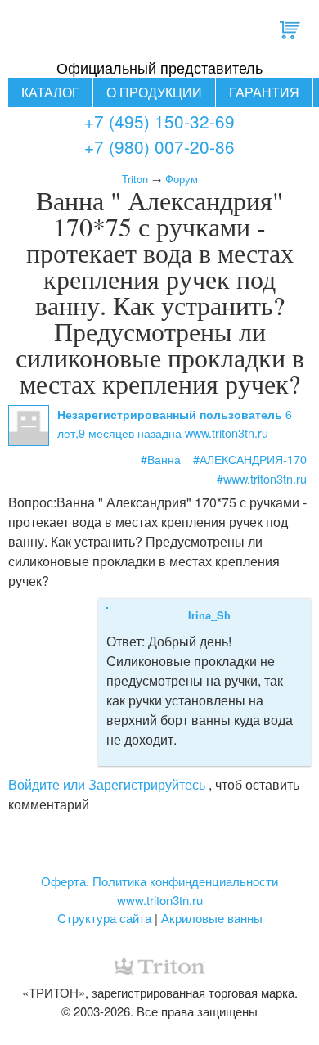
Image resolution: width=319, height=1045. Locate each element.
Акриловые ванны (212, 917)
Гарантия (264, 92)
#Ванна (161, 458)
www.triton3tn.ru (160, 899)
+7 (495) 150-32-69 (159, 121)
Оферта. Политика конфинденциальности (159, 881)
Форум (181, 179)
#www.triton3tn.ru (262, 478)
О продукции (154, 92)
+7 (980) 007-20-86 (159, 146)
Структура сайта (104, 917)
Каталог (50, 92)
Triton (135, 179)
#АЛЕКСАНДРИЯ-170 (250, 458)
